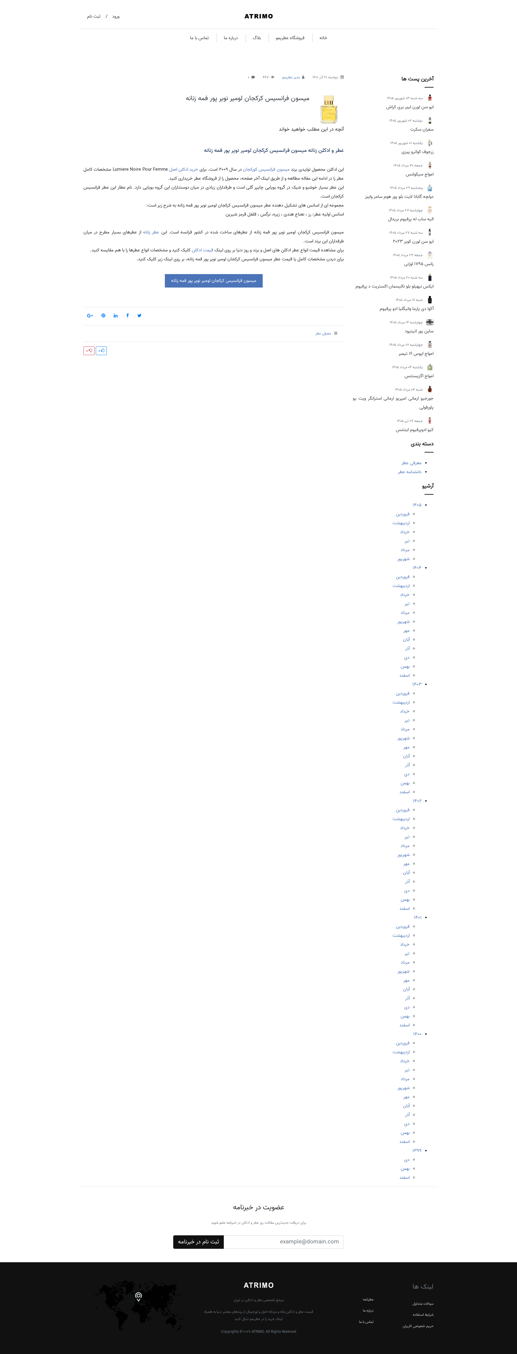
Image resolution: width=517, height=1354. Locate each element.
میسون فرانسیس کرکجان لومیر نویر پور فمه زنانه (247, 98)
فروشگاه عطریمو (290, 38)
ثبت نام (94, 16)
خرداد (405, 532)
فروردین (403, 514)
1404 (417, 567)
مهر (406, 630)
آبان (406, 639)
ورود (115, 16)
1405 (417, 505)
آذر (407, 648)
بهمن (405, 666)
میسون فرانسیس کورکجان (266, 169)
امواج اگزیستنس (419, 376)
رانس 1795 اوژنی (419, 264)
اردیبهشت (401, 523)
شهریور (403, 559)
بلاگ (257, 38)
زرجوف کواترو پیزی (418, 151)
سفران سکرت (422, 129)
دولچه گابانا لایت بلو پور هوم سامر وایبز (399, 196)
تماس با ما (199, 38)
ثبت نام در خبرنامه (198, 1241)
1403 (417, 684)
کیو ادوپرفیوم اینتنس (415, 429)
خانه (323, 38)
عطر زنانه (151, 232)
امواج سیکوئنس (420, 174)
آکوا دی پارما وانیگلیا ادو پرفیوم (407, 308)
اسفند (404, 675)
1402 (417, 801)
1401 (418, 917)
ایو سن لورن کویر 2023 (413, 241)
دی (407, 657)
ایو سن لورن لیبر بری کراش (410, 107)
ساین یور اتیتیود (419, 331)
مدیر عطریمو (291, 77)
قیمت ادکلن (202, 250)
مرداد (405, 550)
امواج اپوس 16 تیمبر (416, 353)
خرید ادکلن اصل (183, 169)
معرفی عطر (412, 463)
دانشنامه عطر (410, 472)
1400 (417, 1034)
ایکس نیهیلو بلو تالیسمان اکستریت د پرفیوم (394, 286)
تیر (407, 541)
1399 (417, 1150)
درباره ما (231, 38)
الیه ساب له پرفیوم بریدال (411, 219)
